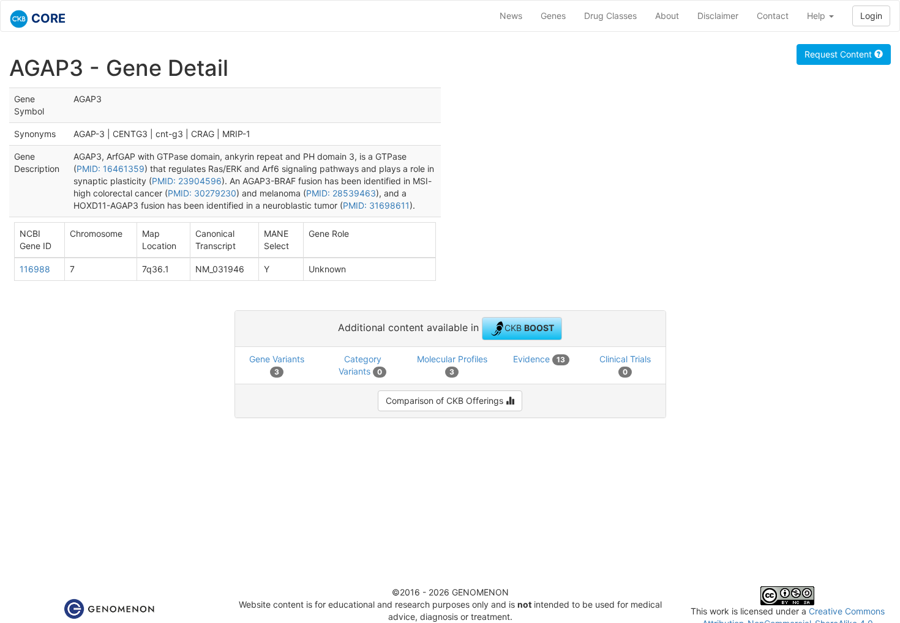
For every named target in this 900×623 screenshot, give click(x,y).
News (511, 15)
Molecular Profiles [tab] (452, 365)
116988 (35, 269)
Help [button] (817, 15)
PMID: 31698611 (376, 205)
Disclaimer (717, 15)
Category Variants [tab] (360, 365)
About (667, 15)
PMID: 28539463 (341, 193)
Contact (773, 15)
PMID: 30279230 (202, 193)
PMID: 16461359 (110, 168)
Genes (553, 15)
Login (871, 15)
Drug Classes (610, 15)
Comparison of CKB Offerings (446, 400)
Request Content (839, 54)
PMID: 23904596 (187, 181)
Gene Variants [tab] (276, 365)
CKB (529, 327)
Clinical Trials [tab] (625, 365)
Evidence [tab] (539, 359)
